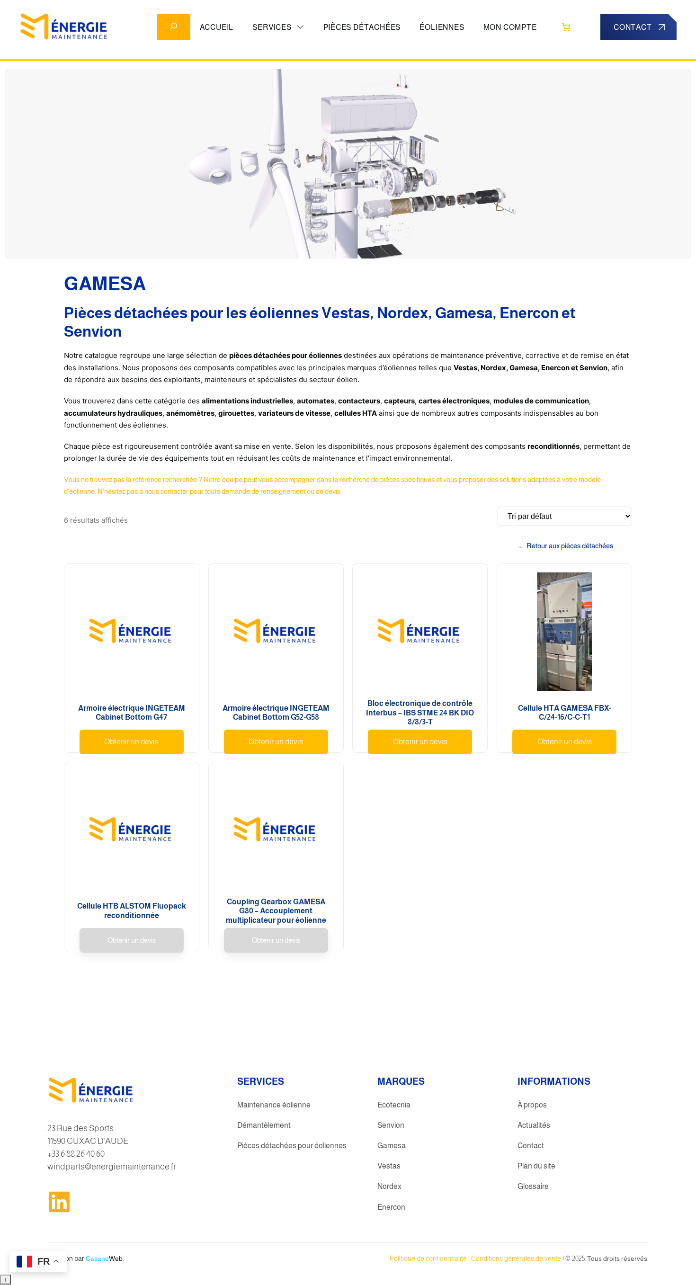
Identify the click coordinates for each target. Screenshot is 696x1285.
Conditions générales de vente (516, 1258)
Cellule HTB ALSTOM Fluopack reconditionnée (131, 910)
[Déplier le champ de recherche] (173, 27)
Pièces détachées (362, 27)
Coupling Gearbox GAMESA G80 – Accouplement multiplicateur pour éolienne (276, 911)
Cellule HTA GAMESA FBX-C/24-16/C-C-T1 (564, 713)
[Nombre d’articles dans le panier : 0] (566, 27)
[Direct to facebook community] (59, 1202)
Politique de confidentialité (428, 1258)
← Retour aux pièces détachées (565, 546)
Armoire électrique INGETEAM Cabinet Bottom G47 (131, 713)
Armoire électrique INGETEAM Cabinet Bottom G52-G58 (276, 713)
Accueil (217, 27)
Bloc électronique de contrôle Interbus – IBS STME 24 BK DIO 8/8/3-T (420, 712)
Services (271, 27)
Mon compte (510, 27)
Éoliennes (441, 27)
